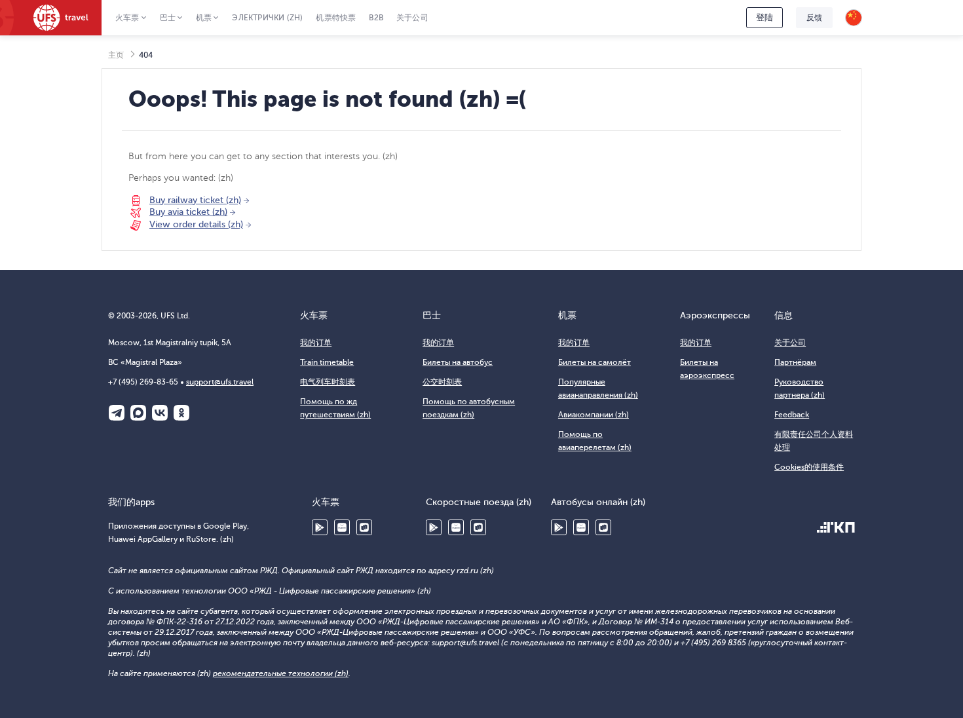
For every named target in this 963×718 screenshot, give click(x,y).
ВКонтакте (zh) (159, 412)
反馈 (814, 17)
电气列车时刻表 (327, 382)
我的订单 (315, 342)
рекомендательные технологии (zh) (281, 673)
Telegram (116, 412)
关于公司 (412, 17)
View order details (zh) (196, 224)
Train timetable (327, 362)
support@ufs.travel (220, 382)
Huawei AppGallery (342, 527)
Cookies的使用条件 (809, 467)
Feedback (791, 414)
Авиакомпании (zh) (593, 414)
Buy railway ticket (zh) (195, 200)
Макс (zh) (138, 412)
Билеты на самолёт (594, 362)
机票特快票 (336, 17)
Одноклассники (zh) (181, 412)
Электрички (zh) (267, 17)
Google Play (320, 527)
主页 (116, 55)
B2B (376, 17)
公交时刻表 (442, 382)
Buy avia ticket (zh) (188, 212)
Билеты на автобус (458, 362)
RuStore (364, 527)
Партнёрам (795, 362)
